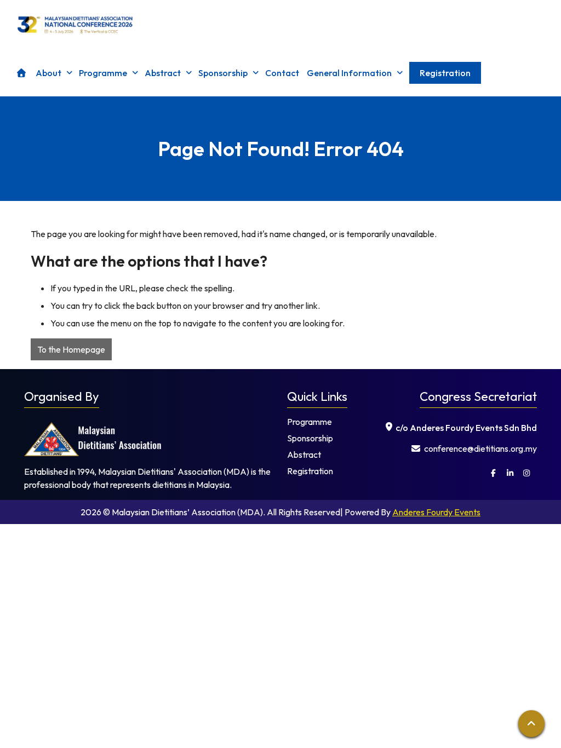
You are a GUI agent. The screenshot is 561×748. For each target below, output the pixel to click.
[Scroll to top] (531, 723)
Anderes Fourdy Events (436, 512)
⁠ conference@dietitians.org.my (479, 448)
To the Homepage (71, 349)
